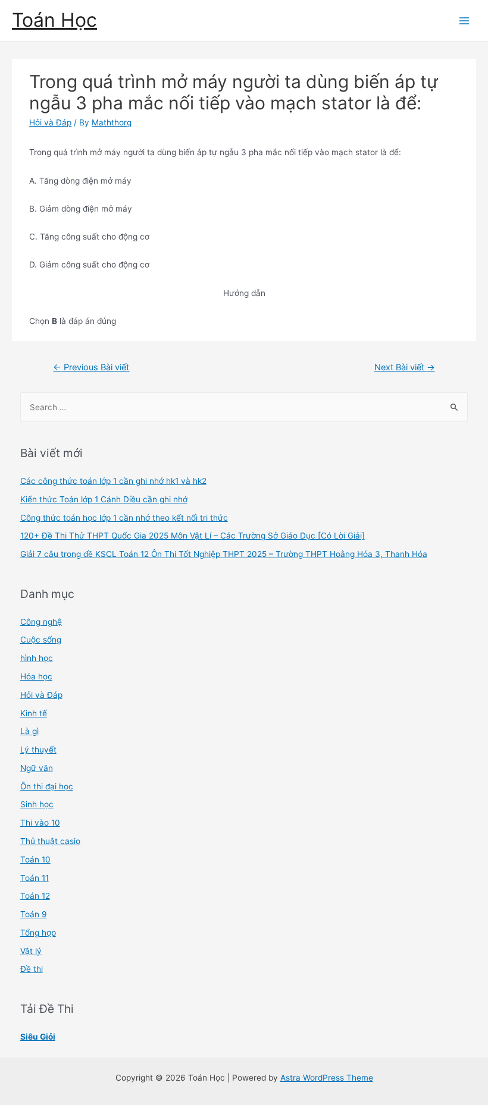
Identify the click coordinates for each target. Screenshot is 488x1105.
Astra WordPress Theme (326, 1077)
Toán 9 (33, 914)
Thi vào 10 (40, 822)
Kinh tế (33, 713)
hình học (36, 658)
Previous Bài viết (91, 367)
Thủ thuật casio (50, 841)
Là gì (29, 731)
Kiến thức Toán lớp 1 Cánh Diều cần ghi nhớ (103, 499)
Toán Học (54, 20)
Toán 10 (35, 859)
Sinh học (37, 804)
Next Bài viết (404, 367)
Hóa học (36, 676)
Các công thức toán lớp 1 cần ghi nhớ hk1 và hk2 (113, 481)
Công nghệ (41, 622)
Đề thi (31, 969)
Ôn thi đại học (46, 786)
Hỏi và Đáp (50, 122)
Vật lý (31, 951)
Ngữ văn (36, 768)
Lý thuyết (38, 749)
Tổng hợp (38, 932)
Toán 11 (34, 878)
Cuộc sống (40, 639)
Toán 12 (35, 896)
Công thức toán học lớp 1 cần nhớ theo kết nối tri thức (124, 517)
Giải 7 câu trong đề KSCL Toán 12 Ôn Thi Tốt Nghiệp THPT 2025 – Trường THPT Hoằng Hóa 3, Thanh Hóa (223, 554)
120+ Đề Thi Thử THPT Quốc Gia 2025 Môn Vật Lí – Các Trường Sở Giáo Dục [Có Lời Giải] (192, 535)
